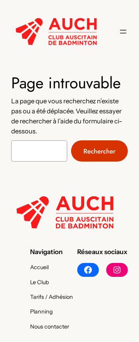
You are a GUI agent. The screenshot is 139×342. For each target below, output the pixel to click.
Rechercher (99, 151)
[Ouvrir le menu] (123, 31)
